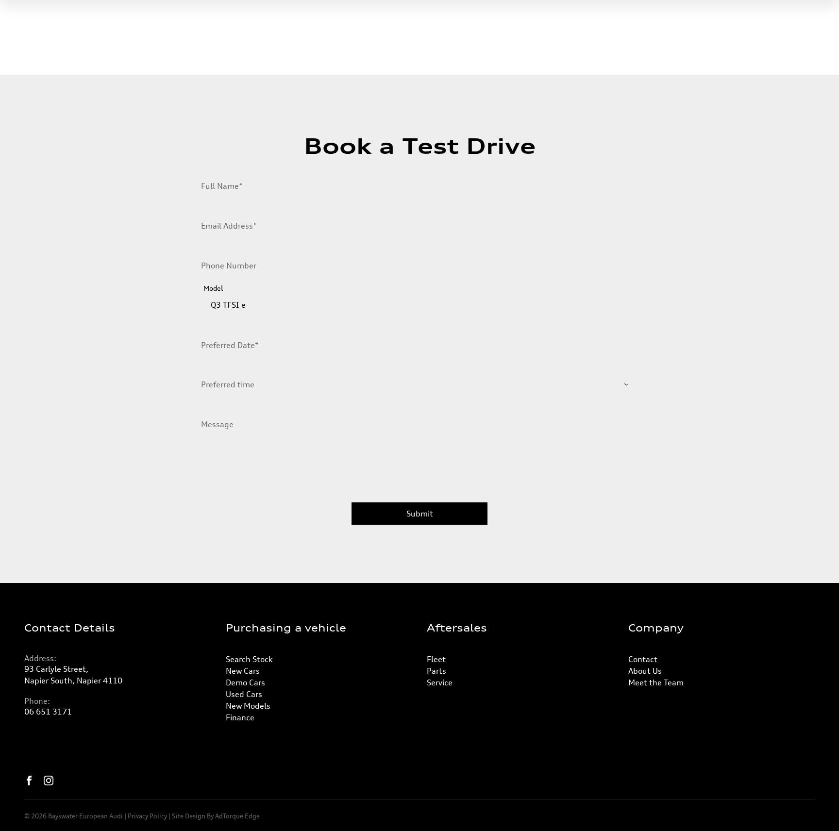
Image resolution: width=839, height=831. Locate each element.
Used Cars (244, 694)
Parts (436, 671)
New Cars (243, 671)
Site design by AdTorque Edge (216, 816)
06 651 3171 (48, 711)
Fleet (436, 659)
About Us (645, 671)
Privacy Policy (147, 816)
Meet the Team (656, 682)
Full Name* (221, 186)
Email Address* (228, 226)
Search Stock (249, 659)
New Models (248, 706)
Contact (642, 659)
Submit (419, 513)
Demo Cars (245, 682)
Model (213, 288)
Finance (240, 717)
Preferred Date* (229, 345)
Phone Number (228, 265)
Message (217, 424)
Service (440, 682)
